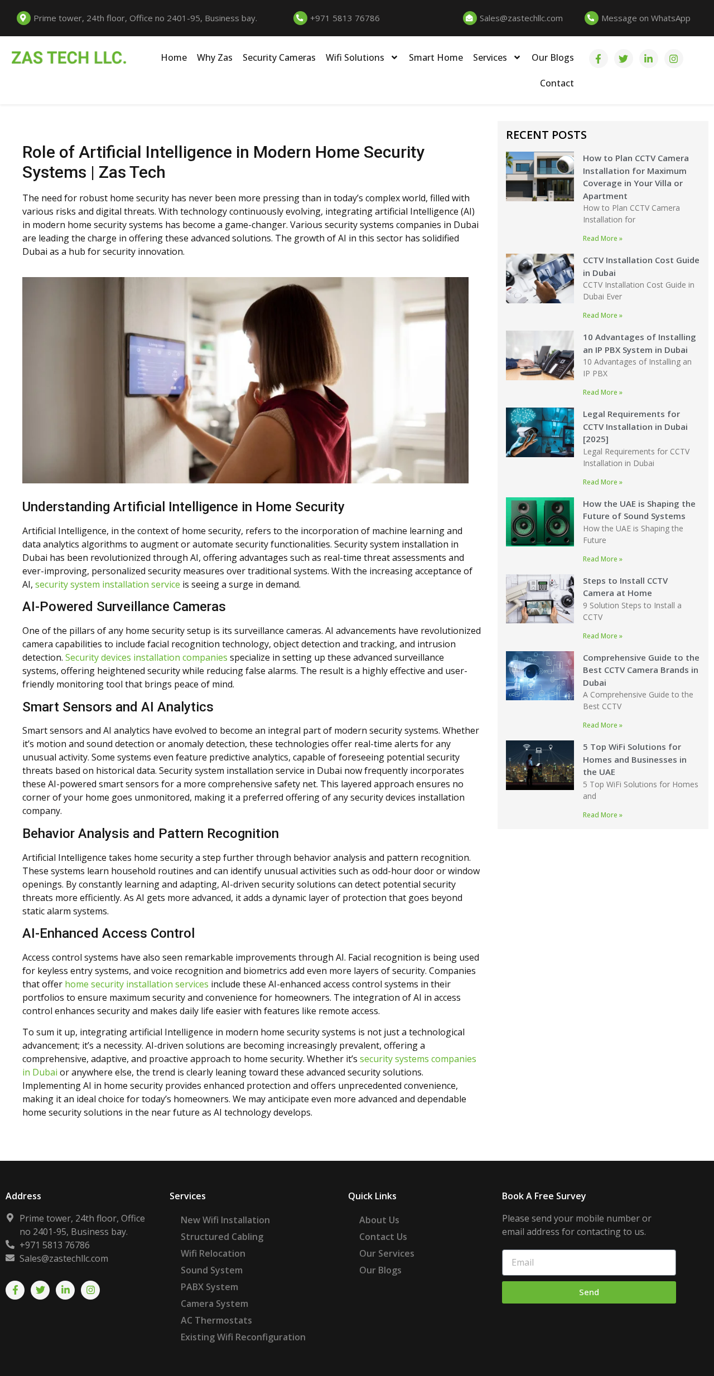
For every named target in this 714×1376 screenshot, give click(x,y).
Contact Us (383, 1236)
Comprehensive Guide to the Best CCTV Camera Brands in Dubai (641, 670)
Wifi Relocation (213, 1253)
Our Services (386, 1253)
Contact (557, 83)
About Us (379, 1220)
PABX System (209, 1287)
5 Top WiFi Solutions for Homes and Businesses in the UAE (635, 759)
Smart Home (436, 57)
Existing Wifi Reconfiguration (243, 1337)
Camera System (214, 1303)
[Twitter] (623, 58)
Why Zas (215, 57)
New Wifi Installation (225, 1220)
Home (174, 57)
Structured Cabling (222, 1236)
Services (490, 57)
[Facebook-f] (598, 58)
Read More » (603, 238)
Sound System (212, 1270)
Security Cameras (279, 57)
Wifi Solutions (355, 57)
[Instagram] (673, 58)
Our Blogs (553, 57)
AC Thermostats (216, 1320)
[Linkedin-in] (648, 58)
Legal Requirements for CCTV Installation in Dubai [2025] (635, 426)
